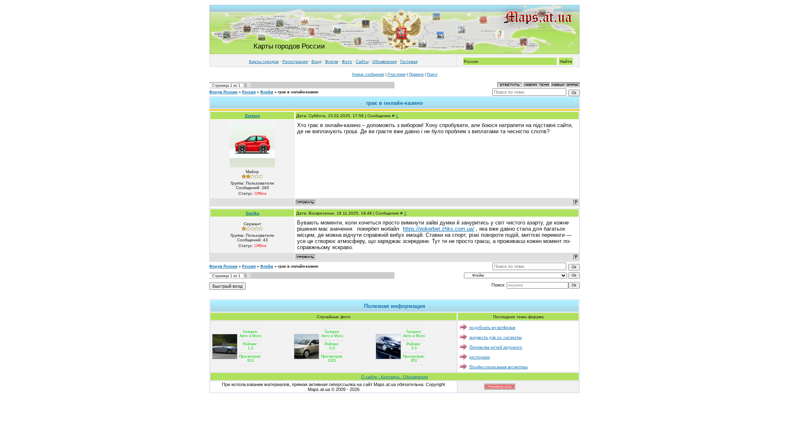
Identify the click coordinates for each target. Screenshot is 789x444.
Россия (249, 92)
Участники (397, 74)
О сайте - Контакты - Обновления (394, 377)
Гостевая (409, 61)
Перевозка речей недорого (495, 347)
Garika (252, 213)
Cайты (362, 61)
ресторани (479, 357)
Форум (331, 61)
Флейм (266, 92)
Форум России (223, 92)
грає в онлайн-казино (298, 92)
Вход (316, 61)
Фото (347, 61)
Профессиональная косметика (498, 366)
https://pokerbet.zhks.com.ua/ (438, 229)
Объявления (384, 61)
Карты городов (264, 61)
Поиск (432, 74)
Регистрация (295, 61)
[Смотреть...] (225, 346)
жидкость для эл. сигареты (495, 337)
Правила (416, 74)
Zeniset (252, 115)
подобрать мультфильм (492, 327)
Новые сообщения (368, 74)
